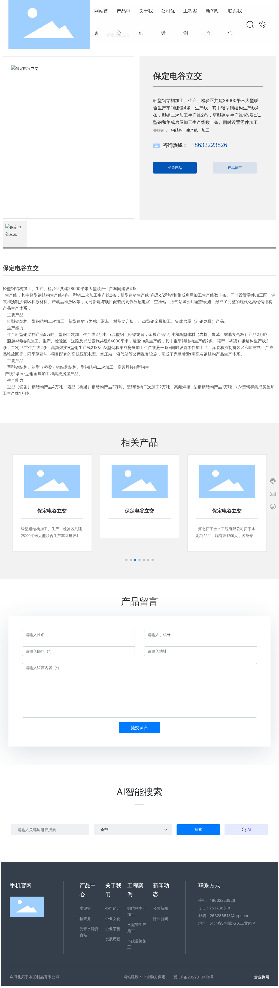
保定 (161, 976)
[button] (126, 560)
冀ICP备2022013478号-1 (196, 977)
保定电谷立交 (52, 511)
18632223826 (209, 144)
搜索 (198, 829)
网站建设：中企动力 (140, 976)
